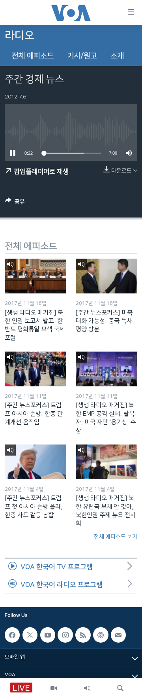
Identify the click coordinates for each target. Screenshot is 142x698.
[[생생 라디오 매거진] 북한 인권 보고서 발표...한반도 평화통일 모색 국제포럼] (35, 276)
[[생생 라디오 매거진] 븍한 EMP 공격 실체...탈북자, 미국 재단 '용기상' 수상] (106, 369)
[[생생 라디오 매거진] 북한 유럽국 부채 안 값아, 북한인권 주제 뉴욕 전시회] (106, 462)
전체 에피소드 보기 (115, 536)
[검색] (120, 688)
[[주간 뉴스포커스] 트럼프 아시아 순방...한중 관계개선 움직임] (35, 369)
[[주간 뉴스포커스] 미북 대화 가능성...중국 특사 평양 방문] (106, 276)
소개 (117, 56)
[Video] (53, 688)
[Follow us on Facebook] (12, 634)
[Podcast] (100, 634)
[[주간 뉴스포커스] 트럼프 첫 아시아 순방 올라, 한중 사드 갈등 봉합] (35, 462)
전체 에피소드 (32, 56)
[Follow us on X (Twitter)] (29, 634)
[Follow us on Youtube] (47, 634)
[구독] (118, 634)
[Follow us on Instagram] (65, 634)
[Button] (15, 203)
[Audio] (87, 688)
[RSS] (82, 634)
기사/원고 (82, 56)
